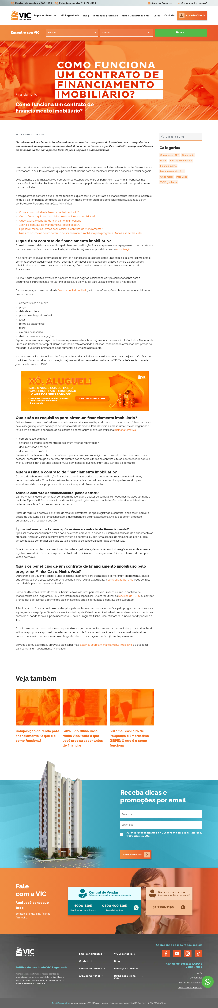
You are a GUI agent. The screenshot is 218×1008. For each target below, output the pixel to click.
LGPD (199, 972)
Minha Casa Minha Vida (135, 15)
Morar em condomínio (172, 171)
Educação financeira (180, 160)
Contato (169, 15)
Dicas (163, 160)
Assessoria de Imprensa (190, 987)
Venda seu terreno (90, 968)
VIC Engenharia (70, 15)
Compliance (196, 977)
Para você (181, 177)
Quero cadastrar (132, 854)
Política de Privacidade (190, 982)
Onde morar (166, 177)
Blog (86, 15)
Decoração (188, 155)
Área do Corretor (162, 3)
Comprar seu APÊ (169, 155)
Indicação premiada (105, 15)
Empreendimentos (45, 15)
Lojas (157, 15)
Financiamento (168, 166)
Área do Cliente (195, 15)
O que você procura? (194, 3)
